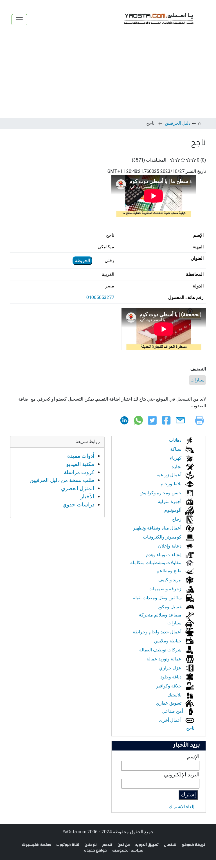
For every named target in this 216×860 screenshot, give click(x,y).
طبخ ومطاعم (170, 570)
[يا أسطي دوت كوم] (158, 19)
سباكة (176, 449)
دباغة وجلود (171, 677)
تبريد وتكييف (170, 579)
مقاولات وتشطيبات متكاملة (156, 562)
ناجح (190, 728)
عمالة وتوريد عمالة (165, 659)
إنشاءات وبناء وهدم (164, 554)
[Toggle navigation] (19, 19)
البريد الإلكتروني (181, 774)
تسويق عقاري (169, 703)
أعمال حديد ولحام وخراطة (158, 632)
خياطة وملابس (168, 641)
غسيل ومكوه (170, 606)
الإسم (193, 756)
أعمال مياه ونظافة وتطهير (158, 528)
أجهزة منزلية (170, 501)
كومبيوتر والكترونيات (163, 537)
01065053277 (100, 297)
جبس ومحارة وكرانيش (161, 492)
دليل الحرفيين (177, 123)
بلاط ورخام (172, 483)
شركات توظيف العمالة (161, 650)
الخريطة (82, 260)
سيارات (197, 380)
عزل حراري (171, 668)
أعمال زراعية (170, 474)
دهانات (176, 440)
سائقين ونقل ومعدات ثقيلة (158, 597)
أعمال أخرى (171, 720)
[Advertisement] (108, 75)
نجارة (177, 466)
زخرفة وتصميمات (165, 588)
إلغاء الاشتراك (181, 806)
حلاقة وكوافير (169, 686)
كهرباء (176, 458)
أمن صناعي (173, 711)
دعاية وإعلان (170, 546)
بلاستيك (175, 695)
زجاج (177, 519)
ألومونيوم (173, 510)
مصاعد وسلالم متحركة (161, 615)
